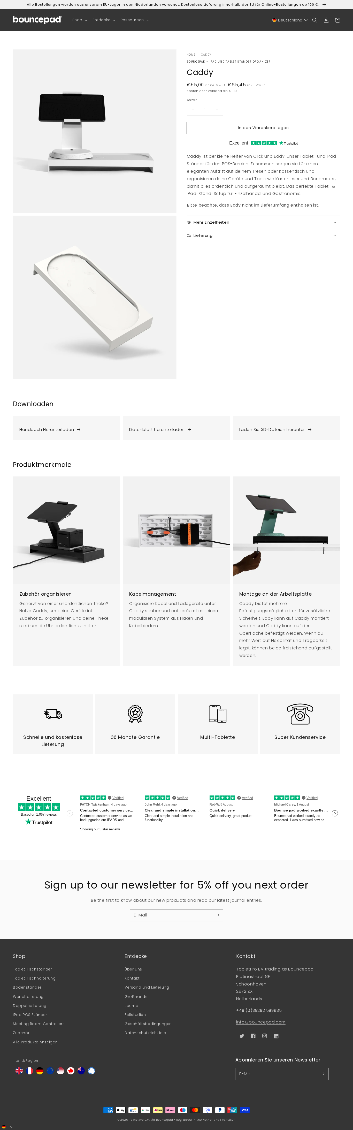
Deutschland (290, 20)
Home (191, 55)
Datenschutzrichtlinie (145, 1032)
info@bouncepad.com (261, 1022)
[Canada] (70, 1073)
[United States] (60, 1073)
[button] (79, 19)
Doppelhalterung (30, 1005)
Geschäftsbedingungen (148, 1023)
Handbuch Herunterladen (46, 430)
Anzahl (192, 99)
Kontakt (132, 978)
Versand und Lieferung (147, 987)
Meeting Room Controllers (39, 1023)
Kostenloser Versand (204, 91)
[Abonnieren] (217, 915)
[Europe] (50, 1073)
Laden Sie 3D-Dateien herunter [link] (272, 430)
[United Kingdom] (19, 1073)
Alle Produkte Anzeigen (35, 1042)
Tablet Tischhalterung (34, 978)
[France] (29, 1073)
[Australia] (81, 1073)
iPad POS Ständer (30, 1014)
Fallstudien (135, 1014)
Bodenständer (27, 987)
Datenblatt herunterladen (157, 430)
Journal (132, 1005)
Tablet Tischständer (32, 969)
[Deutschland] (39, 1073)
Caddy (206, 55)
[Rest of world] (91, 1073)
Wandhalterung (28, 996)
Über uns (133, 969)
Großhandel (137, 996)
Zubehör (21, 1032)
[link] (66, 428)
